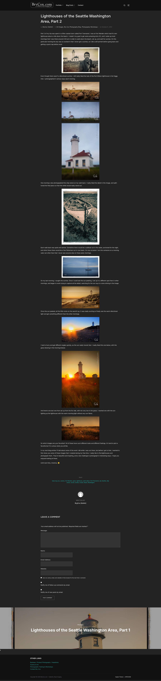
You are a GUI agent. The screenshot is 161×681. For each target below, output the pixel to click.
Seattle (104, 481)
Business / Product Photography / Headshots (44, 662)
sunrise (77, 482)
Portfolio (59, 5)
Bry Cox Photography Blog (72, 27)
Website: (44, 569)
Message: (44, 530)
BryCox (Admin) (48, 27)
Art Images (60, 27)
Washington (91, 482)
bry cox (57, 481)
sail (100, 481)
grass (74, 481)
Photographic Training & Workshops (41, 667)
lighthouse (79, 481)
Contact (80, 5)
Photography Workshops (90, 27)
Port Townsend (94, 481)
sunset (81, 482)
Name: (43, 551)
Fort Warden (68, 481)
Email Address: (46, 560)
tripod (85, 482)
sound (72, 482)
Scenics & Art (34, 664)
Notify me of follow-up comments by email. (55, 585)
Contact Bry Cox (35, 669)
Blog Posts (69, 5)
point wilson (86, 481)
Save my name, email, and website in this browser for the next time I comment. (64, 578)
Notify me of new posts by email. (52, 592)
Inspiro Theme (119, 677)
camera (62, 481)
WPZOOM (128, 677)
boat (53, 481)
